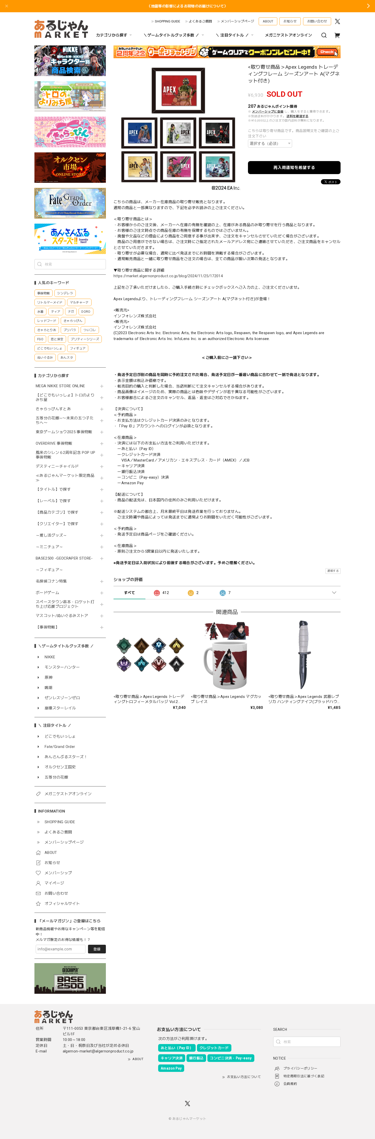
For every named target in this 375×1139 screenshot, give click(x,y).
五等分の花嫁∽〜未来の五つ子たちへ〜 (65, 420)
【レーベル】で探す (53, 501)
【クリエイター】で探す (57, 524)
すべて (129, 593)
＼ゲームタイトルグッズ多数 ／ (171, 35)
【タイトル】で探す (53, 489)
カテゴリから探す (112, 35)
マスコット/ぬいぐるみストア (62, 616)
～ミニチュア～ (49, 547)
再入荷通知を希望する (294, 167)
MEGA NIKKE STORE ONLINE (60, 386)
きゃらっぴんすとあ (53, 409)
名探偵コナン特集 (51, 581)
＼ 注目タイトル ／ (232, 35)
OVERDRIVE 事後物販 (54, 443)
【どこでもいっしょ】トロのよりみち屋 (65, 397)
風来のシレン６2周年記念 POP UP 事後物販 (65, 455)
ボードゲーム (47, 593)
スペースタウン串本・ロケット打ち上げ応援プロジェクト (65, 604)
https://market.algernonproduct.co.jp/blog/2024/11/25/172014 (168, 276)
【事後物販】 (47, 627)
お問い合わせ (317, 21)
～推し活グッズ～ (51, 535)
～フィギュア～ (49, 570)
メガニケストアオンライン (288, 35)
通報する (333, 571)
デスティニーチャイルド (57, 466)
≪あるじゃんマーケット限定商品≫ (65, 478)
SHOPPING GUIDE (167, 21)
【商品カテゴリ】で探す (57, 512)
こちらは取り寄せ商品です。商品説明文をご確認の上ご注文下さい (294, 133)
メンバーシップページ (237, 21)
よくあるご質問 (200, 21)
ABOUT (268, 21)
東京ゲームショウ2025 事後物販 (66, 432)
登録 (97, 949)
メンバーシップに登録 (267, 111)
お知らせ (290, 21)
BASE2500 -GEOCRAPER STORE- (64, 558)
